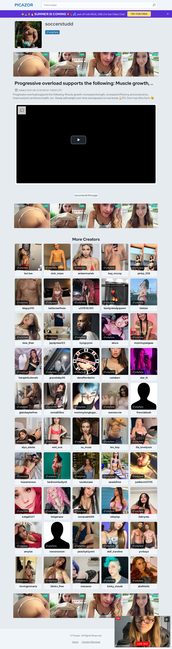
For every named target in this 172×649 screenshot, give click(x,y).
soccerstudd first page (86, 195)
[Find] (154, 5)
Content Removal (91, 641)
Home (75, 641)
